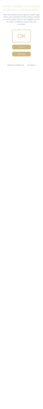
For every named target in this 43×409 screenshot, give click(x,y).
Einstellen (21, 47)
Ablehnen (21, 54)
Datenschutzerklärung (15, 65)
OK (21, 36)
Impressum (31, 65)
